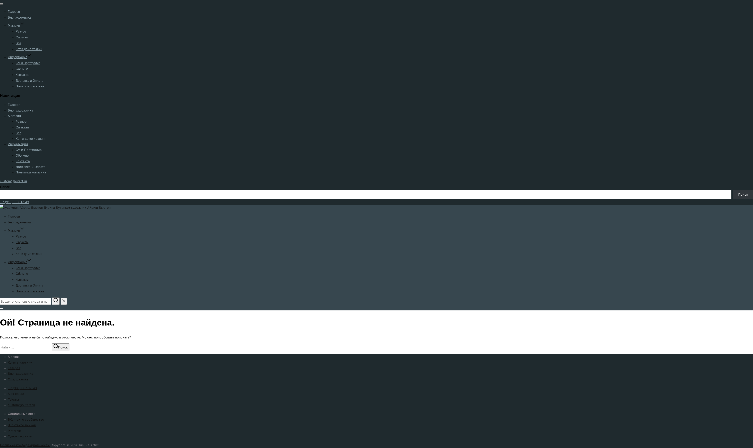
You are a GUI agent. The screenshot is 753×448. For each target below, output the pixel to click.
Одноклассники (20, 436)
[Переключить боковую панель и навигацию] (1, 308)
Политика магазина (30, 86)
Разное (21, 31)
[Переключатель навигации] (1, 4)
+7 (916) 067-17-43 (14, 202)
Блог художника (19, 17)
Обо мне (22, 69)
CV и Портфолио (28, 63)
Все (18, 43)
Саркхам (22, 37)
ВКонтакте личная (22, 425)
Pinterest (14, 431)
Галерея (14, 11)
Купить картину (20, 362)
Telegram (15, 399)
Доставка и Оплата (29, 80)
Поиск (5, 187)
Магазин (14, 25)
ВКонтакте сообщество (26, 419)
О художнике (18, 379)
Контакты (22, 74)
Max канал (16, 394)
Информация (17, 57)
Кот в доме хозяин (29, 49)
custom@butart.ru (13, 181)
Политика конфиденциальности (25, 445)
